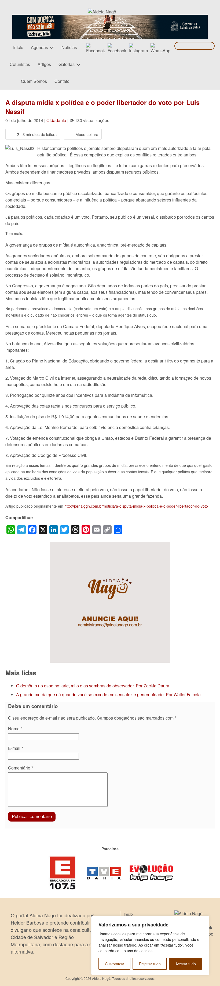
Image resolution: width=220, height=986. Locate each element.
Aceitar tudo (185, 963)
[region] (150, 945)
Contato (61, 81)
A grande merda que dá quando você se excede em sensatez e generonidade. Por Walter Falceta (108, 694)
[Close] (203, 920)
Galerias (66, 64)
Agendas (39, 47)
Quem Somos (34, 81)
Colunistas (20, 64)
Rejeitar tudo (150, 963)
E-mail (15, 748)
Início (18, 47)
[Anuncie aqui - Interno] (110, 545)
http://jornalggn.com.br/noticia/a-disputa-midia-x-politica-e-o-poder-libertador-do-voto (136, 506)
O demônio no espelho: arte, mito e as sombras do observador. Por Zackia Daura (92, 686)
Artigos (44, 64)
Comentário (20, 768)
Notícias (69, 47)
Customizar (114, 963)
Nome (15, 728)
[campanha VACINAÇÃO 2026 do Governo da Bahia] (110, 18)
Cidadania (56, 120)
